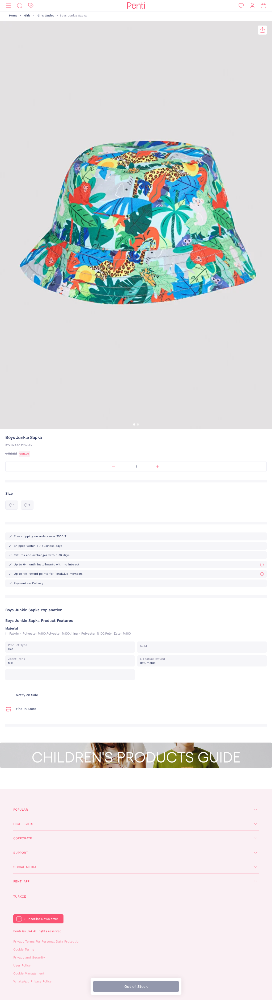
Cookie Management (28, 973)
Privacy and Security (29, 957)
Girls (27, 15)
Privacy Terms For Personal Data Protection (46, 941)
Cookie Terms (23, 949)
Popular (20, 809)
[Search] (19, 5)
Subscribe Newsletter (41, 919)
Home (13, 15)
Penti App (21, 881)
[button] (134, 424)
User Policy (22, 965)
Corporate (22, 838)
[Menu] (8, 5)
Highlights (23, 824)
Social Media (24, 867)
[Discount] (31, 5)
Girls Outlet (45, 15)
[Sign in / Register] (252, 5)
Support (20, 853)
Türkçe (19, 896)
